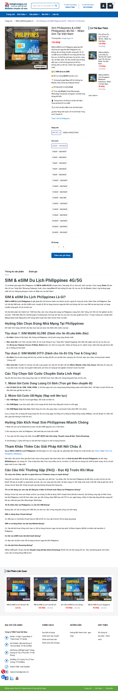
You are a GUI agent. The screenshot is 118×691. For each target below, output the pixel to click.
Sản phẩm (109, 688)
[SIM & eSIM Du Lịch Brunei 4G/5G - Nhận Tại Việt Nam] (18, 589)
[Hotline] (3, 671)
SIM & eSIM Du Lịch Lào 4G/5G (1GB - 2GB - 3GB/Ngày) (54, 605)
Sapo (44, 688)
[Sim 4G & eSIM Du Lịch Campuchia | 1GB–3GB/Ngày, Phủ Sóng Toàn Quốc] (72, 589)
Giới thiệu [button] (103, 625)
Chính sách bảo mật (49, 639)
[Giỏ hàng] (110, 6)
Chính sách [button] (48, 625)
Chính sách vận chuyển (50, 636)
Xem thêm (93, 95)
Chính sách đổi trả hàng (50, 643)
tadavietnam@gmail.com (19, 672)
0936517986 (70, 7)
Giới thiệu (98, 688)
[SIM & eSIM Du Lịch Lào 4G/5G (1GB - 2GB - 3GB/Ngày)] (45, 589)
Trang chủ (87, 688)
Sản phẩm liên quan (16, 571)
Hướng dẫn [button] (75, 625)
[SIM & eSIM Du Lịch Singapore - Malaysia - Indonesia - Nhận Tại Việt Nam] (93, 78)
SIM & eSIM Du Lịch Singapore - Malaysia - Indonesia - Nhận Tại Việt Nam (104, 79)
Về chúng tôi (102, 632)
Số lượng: (55, 242)
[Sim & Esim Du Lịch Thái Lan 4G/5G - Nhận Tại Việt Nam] (93, 37)
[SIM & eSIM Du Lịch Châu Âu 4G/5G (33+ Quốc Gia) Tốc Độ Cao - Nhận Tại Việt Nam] (93, 55)
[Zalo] (3, 677)
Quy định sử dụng (48, 632)
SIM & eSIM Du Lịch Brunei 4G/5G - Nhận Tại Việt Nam (26, 605)
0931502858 (87, 7)
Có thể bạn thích (99, 28)
